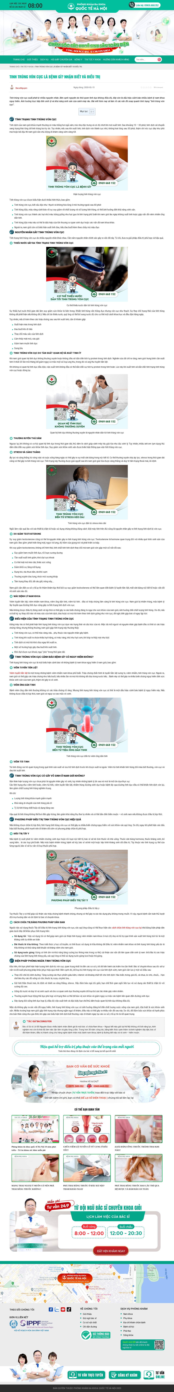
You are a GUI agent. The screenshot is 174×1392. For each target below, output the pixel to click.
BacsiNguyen (21, 88)
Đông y (78, 59)
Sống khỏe (128, 1335)
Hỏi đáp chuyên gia (61, 59)
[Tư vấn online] (86, 1376)
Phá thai (127, 1331)
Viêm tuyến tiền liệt (19, 673)
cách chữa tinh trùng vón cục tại (127, 927)
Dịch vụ (44, 59)
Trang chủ (19, 59)
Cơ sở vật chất (90, 1322)
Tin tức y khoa (93, 59)
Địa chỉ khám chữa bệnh (134, 1322)
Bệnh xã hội (128, 1326)
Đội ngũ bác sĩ (90, 1318)
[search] (159, 59)
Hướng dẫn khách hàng (116, 59)
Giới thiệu (32, 59)
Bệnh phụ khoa (72, 1117)
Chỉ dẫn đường (90, 1326)
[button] (26, 1249)
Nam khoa (128, 1314)
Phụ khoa (127, 1318)
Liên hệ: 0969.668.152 (147, 5)
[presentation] (5, 35)
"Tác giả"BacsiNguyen (39, 1021)
